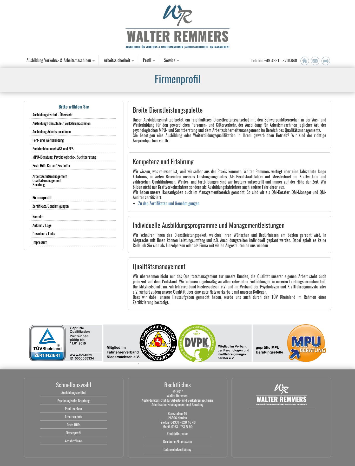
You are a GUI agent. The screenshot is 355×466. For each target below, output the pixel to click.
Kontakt (37, 216)
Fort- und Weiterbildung (48, 140)
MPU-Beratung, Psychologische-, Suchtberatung (64, 157)
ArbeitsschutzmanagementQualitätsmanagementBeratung (49, 180)
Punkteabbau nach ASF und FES (53, 148)
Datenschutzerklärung (177, 449)
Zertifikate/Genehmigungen (50, 206)
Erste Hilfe (73, 424)
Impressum (39, 242)
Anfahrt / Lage (41, 225)
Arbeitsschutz (73, 416)
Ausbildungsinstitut (73, 392)
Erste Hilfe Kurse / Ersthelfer (51, 165)
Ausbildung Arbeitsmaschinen (51, 131)
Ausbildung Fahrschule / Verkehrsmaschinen (61, 123)
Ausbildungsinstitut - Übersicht (52, 114)
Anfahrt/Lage (73, 440)
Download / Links (43, 233)
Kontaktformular (177, 433)
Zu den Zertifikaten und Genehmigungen (168, 203)
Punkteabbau (73, 408)
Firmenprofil (73, 432)
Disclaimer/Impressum (177, 441)
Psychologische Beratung (73, 400)
